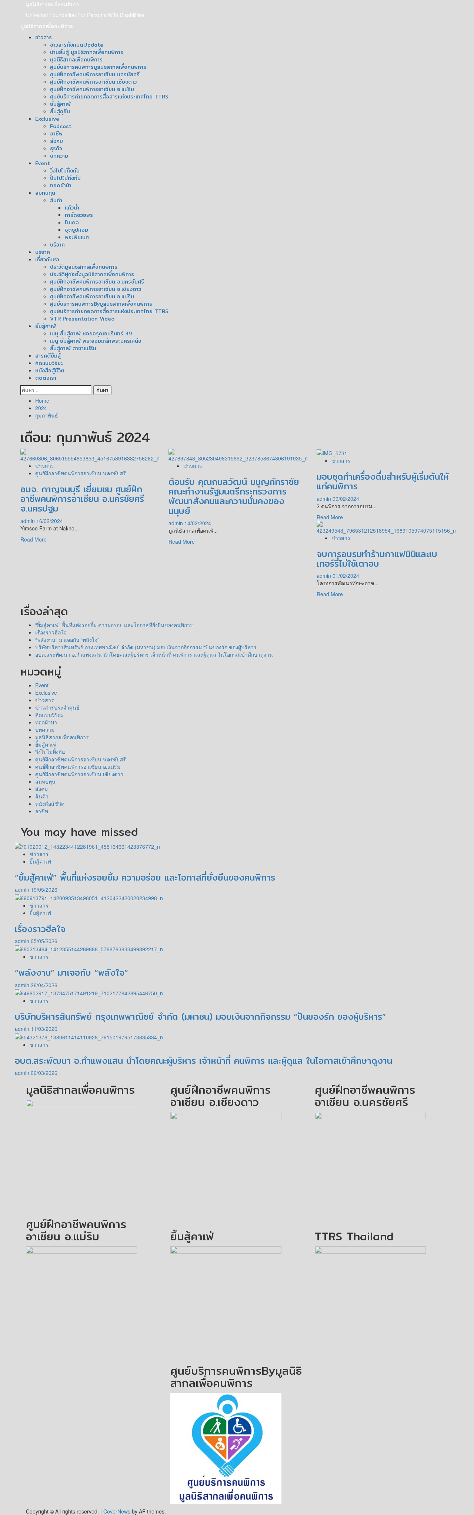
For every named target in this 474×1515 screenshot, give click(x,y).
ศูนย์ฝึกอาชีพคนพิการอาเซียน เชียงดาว (93, 82)
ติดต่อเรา (45, 378)
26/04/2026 (44, 985)
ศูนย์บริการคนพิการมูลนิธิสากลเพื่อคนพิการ (98, 67)
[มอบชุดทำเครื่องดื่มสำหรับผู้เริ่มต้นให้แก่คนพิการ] (332, 452)
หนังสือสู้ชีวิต (49, 370)
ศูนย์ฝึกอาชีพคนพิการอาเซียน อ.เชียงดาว (95, 289)
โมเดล (72, 222)
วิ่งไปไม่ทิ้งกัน (65, 171)
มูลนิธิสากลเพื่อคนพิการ (53, 3)
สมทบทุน (45, 193)
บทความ (59, 156)
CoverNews (116, 1511)
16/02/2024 (49, 520)
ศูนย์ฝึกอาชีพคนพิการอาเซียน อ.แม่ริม (92, 89)
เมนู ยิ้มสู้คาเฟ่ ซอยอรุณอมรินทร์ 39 (91, 333)
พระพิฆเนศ (77, 237)
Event (42, 163)
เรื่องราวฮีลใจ (51, 632)
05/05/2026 (44, 941)
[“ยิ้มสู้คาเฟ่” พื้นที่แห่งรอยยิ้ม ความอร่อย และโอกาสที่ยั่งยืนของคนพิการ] (87, 845)
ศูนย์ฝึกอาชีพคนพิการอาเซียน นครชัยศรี (95, 74)
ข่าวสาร (43, 37)
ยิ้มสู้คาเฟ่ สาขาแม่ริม (73, 348)
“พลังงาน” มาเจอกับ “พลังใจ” (67, 639)
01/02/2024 (346, 575)
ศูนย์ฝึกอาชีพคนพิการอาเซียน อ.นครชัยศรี (97, 282)
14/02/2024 (197, 523)
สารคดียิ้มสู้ (48, 356)
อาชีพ (56, 134)
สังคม (56, 141)
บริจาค (57, 245)
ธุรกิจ (56, 148)
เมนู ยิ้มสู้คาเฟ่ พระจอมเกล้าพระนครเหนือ (95, 341)
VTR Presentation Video (82, 319)
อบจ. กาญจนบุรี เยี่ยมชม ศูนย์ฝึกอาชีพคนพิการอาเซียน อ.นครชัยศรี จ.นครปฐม (82, 499)
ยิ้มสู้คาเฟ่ (60, 104)
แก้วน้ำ (72, 208)
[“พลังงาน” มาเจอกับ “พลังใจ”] (89, 948)
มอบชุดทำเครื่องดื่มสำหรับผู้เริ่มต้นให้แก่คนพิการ (383, 481)
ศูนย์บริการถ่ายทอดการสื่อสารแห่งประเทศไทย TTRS (109, 97)
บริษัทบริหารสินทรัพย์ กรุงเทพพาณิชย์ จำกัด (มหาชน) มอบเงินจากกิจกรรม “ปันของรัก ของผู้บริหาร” (146, 647)
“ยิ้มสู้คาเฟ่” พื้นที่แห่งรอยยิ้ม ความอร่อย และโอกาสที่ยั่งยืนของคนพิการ (114, 625)
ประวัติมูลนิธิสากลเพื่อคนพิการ (83, 267)
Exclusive (47, 119)
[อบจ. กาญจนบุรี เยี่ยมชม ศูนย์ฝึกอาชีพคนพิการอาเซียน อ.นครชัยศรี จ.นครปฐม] (90, 454)
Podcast (60, 126)
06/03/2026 (44, 1072)
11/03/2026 (44, 1028)
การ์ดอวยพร (79, 215)
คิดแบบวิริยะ (49, 363)
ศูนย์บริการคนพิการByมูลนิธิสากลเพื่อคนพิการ (101, 304)
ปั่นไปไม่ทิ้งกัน (65, 178)
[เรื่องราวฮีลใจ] (89, 897)
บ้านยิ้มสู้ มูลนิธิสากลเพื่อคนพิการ (86, 52)
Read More (33, 539)
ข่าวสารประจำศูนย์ (57, 707)
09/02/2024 (346, 498)
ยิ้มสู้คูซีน (60, 111)
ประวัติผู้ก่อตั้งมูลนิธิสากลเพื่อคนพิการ (92, 274)
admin (28, 520)
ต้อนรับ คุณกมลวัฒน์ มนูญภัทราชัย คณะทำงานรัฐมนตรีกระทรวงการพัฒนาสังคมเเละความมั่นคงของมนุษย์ (233, 496)
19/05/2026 (44, 889)
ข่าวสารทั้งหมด (76, 45)
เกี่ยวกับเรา (47, 259)
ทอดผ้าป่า (60, 185)
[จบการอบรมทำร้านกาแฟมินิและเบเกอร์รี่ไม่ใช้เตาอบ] (386, 526)
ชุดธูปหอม (76, 230)
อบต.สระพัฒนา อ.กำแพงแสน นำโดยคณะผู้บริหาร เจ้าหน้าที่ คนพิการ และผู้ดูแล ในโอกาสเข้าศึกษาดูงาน (154, 654)
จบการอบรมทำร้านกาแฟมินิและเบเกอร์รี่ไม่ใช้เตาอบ (377, 558)
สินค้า (56, 200)
